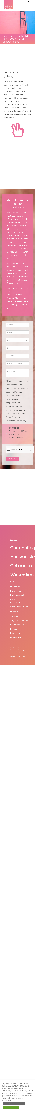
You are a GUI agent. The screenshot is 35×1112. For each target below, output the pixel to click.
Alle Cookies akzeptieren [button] (11, 1107)
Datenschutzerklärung (15, 421)
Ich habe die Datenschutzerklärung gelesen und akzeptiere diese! (18, 433)
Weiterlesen (6, 1098)
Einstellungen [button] (6, 1095)
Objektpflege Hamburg (17, 650)
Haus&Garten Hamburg (17, 647)
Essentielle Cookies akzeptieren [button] (13, 1104)
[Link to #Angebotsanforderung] (17, 130)
